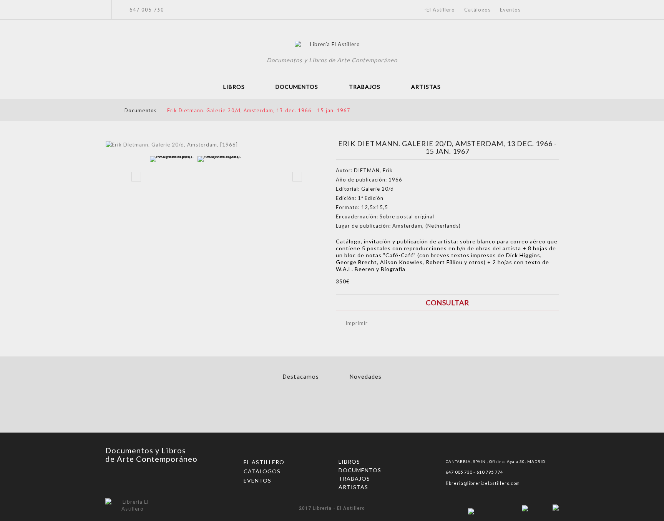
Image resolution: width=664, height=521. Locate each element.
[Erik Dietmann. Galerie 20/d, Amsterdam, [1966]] (172, 178)
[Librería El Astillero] (332, 45)
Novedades (365, 376)
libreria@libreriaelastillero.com (483, 483)
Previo (136, 176)
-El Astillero (439, 10)
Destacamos (300, 376)
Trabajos (364, 86)
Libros (234, 86)
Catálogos (477, 10)
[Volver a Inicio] (107, 110)
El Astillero (264, 462)
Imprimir (356, 323)
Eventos (510, 10)
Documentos (297, 86)
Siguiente (297, 176)
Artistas (426, 86)
